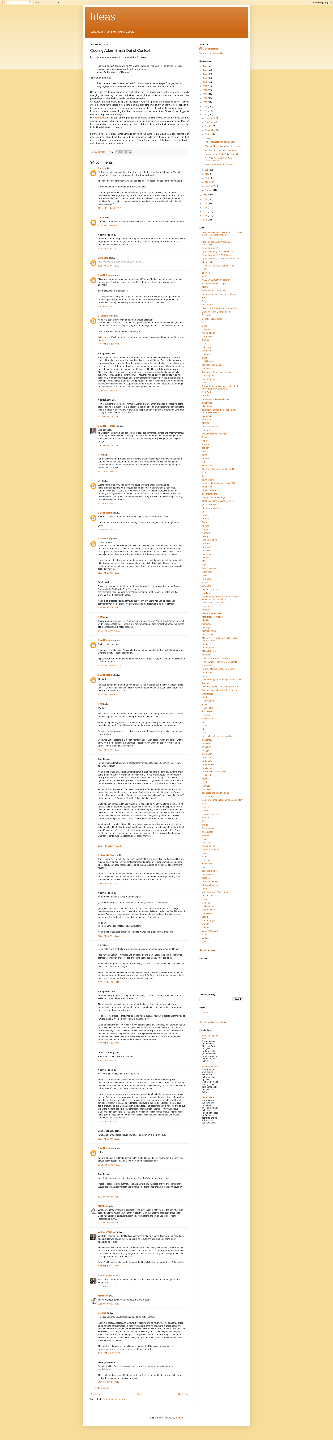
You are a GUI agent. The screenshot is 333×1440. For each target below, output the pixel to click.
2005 (205, 220)
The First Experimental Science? (220, 142)
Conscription (208, 375)
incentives (207, 550)
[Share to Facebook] (127, 152)
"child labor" (207, 238)
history (205, 536)
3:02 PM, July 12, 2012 (108, 1266)
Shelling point (208, 828)
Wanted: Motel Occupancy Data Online (223, 146)
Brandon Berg (105, 316)
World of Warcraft (210, 931)
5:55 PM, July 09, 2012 (108, 1121)
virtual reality (208, 913)
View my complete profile (211, 53)
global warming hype (212, 508)
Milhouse (102, 1206)
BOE (204, 322)
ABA (204, 269)
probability (207, 761)
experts (205, 444)
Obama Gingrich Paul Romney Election (220, 687)
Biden (205, 301)
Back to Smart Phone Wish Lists (219, 164)
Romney (206, 786)
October (209, 126)
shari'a (205, 825)
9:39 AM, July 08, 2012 (108, 982)
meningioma (208, 647)
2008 (205, 207)
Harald (205, 529)
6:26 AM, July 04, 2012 (108, 445)
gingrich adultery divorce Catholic (218, 501)
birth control (207, 304)
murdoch (206, 655)
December (210, 118)
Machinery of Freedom (212, 617)
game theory (208, 480)
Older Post (183, 1394)
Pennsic (206, 715)
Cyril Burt (206, 392)
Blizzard (206, 315)
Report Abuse (207, 950)
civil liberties (208, 361)
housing (206, 543)
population (207, 754)
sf (203, 821)
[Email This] (117, 152)
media (205, 644)
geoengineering (209, 494)
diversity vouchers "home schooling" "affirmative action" (219, 411)
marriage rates (209, 631)
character (206, 351)
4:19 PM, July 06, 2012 (108, 750)
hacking (206, 526)
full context (105, 337)
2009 (205, 203)
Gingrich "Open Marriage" (214, 497)
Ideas (103, 17)
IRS (204, 561)
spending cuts (208, 846)
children (206, 354)
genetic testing (209, 490)
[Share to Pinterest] (130, 152)
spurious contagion (211, 849)
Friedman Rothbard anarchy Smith (218, 469)
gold (204, 511)
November (210, 122)
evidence (206, 430)
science (205, 807)
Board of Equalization (212, 319)
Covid (205, 382)
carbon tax (207, 336)
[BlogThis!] (120, 152)
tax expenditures (210, 871)
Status (205, 856)
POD (204, 733)
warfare (205, 924)
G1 (203, 476)
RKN (100, 455)
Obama (205, 683)
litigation (206, 606)
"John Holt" (207, 262)
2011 (205, 195)
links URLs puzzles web (213, 602)
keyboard (206, 579)
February (209, 186)
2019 (205, 86)
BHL (204, 297)
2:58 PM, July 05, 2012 (108, 529)
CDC (204, 343)
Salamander (208, 796)
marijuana (207, 624)
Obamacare (207, 694)
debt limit (206, 396)
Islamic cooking (209, 568)
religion (205, 782)
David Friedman (106, 275)
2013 (205, 110)
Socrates (206, 842)
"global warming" (210, 248)
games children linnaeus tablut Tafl (218, 483)
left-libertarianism (210, 589)
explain (205, 448)
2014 (205, 106)
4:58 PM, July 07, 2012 (108, 936)
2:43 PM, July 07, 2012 (108, 883)
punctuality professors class (215, 771)
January (209, 190)
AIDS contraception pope (214, 283)
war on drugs (208, 920)
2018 (205, 90)
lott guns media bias (211, 613)
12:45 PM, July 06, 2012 (109, 694)
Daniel (101, 168)
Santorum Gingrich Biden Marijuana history (222, 800)
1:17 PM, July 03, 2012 (108, 248)
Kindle (205, 582)
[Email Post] (111, 152)
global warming (209, 504)
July (207, 138)
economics (207, 416)
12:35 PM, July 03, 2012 (109, 225)
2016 (205, 98)
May (207, 174)
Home (140, 1394)
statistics (206, 853)
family (205, 451)
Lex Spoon (103, 258)
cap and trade (208, 333)
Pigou (205, 725)
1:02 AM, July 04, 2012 (108, 416)
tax (203, 867)
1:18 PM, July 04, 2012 (108, 503)
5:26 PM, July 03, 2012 (108, 344)
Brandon (102, 1313)
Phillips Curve (208, 718)
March (208, 182)
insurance (206, 554)
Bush (204, 326)
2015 (205, 102)
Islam (204, 565)
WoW (204, 934)
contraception (208, 379)
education (206, 419)
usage (205, 899)
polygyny (206, 750)
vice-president (208, 910)
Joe (100, 481)
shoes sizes (207, 832)
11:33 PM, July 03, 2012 (109, 390)
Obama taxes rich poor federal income (220, 690)
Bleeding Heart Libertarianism (216, 312)
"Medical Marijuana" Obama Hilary (218, 266)
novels (205, 676)
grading (205, 519)
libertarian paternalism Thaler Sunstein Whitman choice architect (220, 598)
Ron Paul (206, 789)
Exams (205, 437)
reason (205, 779)
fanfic (204, 455)
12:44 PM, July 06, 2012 (109, 665)
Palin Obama (208, 701)
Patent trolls (207, 708)
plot (204, 729)
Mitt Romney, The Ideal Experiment (221, 150)
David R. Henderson (108, 426)
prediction (206, 757)
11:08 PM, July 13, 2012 (109, 1353)
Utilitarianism (208, 906)
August (208, 134)
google (205, 515)
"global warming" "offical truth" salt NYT (220, 251)
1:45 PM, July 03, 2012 (108, 306)
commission (207, 368)
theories (206, 878)
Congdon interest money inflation (217, 372)
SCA (204, 803)
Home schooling (209, 540)
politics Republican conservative (217, 736)
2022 (205, 74)
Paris (204, 704)
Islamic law (207, 572)
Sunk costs (207, 864)
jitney (204, 575)
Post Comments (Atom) (114, 1399)
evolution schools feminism (215, 434)
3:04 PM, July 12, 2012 (108, 1286)
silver (204, 839)
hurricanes (207, 547)
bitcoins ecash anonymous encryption (220, 308)
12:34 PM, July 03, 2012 (109, 208)
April (207, 178)
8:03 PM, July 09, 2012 (108, 1139)
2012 (205, 114)
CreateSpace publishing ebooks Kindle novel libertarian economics (220, 387)
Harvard (206, 533)
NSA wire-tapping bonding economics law (221, 679)
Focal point (207, 465)
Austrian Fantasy (210, 1066)
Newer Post (96, 1394)
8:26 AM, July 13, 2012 (108, 1304)
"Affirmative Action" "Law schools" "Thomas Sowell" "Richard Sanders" (222, 233)
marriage (206, 627)
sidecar (205, 835)
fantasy (205, 458)
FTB (204, 472)
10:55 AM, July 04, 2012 (109, 471)
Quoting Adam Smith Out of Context (221, 154)
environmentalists (210, 426)
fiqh (204, 462)
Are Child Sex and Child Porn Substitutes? (218, 159)
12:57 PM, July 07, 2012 (109, 846)
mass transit (207, 634)
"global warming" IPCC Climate (216, 255)
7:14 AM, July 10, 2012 (108, 1222)
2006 (205, 215)
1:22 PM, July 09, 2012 (108, 1060)
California (206, 329)
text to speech (208, 874)
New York (206, 665)
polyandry (206, 743)
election (206, 423)
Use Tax (206, 903)
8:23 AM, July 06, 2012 (108, 607)
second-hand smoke (211, 814)
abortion (206, 273)
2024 (205, 66)
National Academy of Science (216, 658)
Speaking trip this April (213, 1022)
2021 (205, 78)
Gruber (205, 522)
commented (100, 117)
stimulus (206, 860)
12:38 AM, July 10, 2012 (109, 1165)
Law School (207, 586)
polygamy (206, 747)
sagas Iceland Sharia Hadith (215, 793)
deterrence (207, 403)
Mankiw (205, 620)
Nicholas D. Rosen (107, 855)
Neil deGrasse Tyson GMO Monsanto (219, 662)
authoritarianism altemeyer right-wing (219, 294)
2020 (205, 82)
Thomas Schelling (210, 885)
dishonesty (207, 406)
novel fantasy (208, 672)
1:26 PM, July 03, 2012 (108, 266)
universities (207, 896)
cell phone (207, 347)
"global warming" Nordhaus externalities (221, 258)
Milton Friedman (209, 651)
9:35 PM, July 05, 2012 (108, 573)
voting (205, 917)
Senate (205, 818)
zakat (204, 942)
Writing (205, 938)
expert (205, 441)
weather (206, 927)
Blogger (179, 1418)
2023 (205, 70)
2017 (205, 94)
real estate (207, 775)
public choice (208, 764)
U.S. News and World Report (215, 892)
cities (204, 358)
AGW (204, 276)
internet (205, 557)
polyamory (207, 740)
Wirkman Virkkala (107, 1232)
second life (207, 810)
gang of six (207, 487)
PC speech (207, 711)
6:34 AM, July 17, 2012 (108, 1382)
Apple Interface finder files (214, 290)
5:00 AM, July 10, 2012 (108, 1197)
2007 (205, 211)
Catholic (206, 340)
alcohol (205, 287)
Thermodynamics (210, 881)
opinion (205, 697)
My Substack (208, 1097)
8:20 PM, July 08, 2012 (108, 1043)
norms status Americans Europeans (218, 669)
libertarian (207, 593)
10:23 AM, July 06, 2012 (109, 631)
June (207, 170)
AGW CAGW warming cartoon (216, 280)
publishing (207, 768)
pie (203, 722)
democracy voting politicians (215, 399)
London (205, 610)
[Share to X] (124, 152)
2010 (205, 199)
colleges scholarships (212, 365)
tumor (204, 888)
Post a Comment (102, 1388)
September (210, 130)
